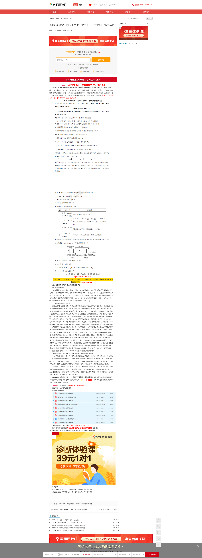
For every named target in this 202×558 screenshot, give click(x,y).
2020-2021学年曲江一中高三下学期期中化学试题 (65, 520)
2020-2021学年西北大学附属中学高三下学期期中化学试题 (67, 530)
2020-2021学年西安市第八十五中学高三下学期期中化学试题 (68, 528)
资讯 (75, 4)
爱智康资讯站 (65, 5)
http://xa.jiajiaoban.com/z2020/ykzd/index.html (64, 430)
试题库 (127, 12)
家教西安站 (59, 18)
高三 (137, 43)
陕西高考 (90, 12)
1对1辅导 (145, 12)
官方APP (113, 5)
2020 (60, 504)
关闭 (116, 509)
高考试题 (65, 18)
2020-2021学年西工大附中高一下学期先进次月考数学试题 (73, 492)
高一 (129, 43)
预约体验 (101, 60)
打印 (109, 509)
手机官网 (94, 5)
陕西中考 (109, 12)
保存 (102, 509)
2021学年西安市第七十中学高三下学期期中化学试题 (77, 504)
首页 (54, 12)
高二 (133, 43)
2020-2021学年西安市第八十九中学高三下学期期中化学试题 (68, 525)
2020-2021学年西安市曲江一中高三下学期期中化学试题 (66, 522)
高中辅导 (71, 12)
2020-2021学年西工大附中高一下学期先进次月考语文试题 (73, 489)
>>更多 (146, 23)
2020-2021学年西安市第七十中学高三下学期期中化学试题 (83, 101)
